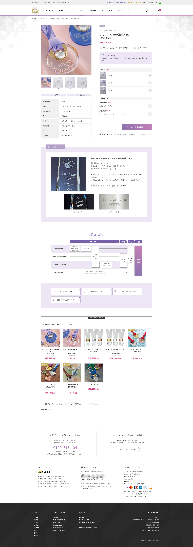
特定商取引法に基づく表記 (87, 522)
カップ (36, 522)
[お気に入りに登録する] (150, 75)
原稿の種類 (103, 102)
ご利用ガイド (57, 517)
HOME (34, 18)
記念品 (36, 535)
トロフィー (37, 517)
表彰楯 (36, 520)
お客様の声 (35, 2)
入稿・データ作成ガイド (60, 530)
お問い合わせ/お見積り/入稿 (61, 2)
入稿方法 (103, 111)
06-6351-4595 (67, 454)
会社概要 (81, 517)
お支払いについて (58, 525)
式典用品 (36, 527)
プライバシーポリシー (85, 520)
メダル (40, 18)
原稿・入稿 (104, 98)
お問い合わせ (99, 177)
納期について (57, 522)
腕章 (35, 533)
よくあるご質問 (45, 2)
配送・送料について (59, 520)
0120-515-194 (134, 2)
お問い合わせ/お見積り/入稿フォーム (90, 528)
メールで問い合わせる (128, 449)
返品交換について (58, 527)
